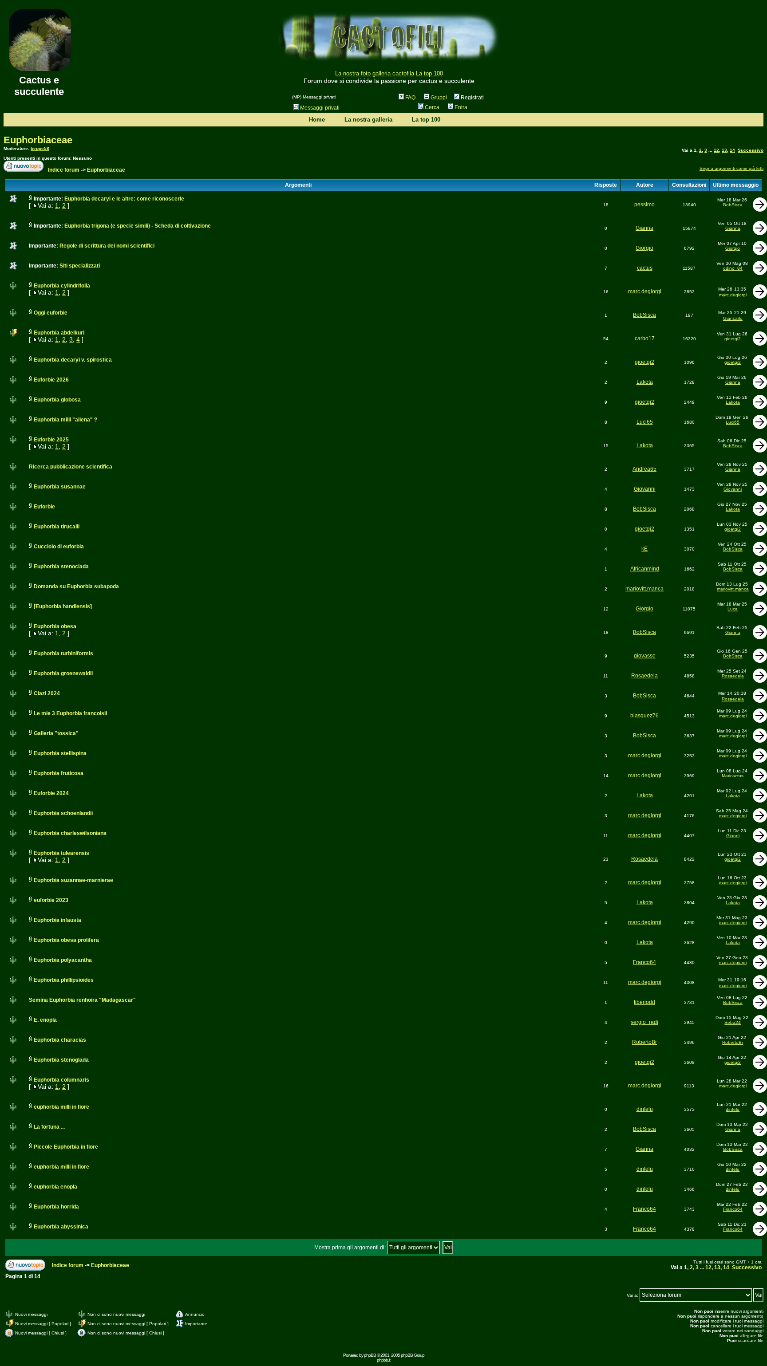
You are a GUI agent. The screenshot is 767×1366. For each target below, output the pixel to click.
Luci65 (645, 422)
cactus (644, 268)
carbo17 (645, 338)
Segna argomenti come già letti (731, 168)
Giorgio (644, 248)
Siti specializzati (79, 266)
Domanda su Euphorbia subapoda (76, 586)
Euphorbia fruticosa (58, 773)
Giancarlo (733, 318)
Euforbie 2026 (51, 380)
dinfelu (645, 1109)
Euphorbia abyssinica (61, 1227)
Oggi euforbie (50, 313)
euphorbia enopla (55, 1187)
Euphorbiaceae (38, 140)
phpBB (370, 1355)
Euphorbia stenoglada (61, 1060)
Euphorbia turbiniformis (63, 653)
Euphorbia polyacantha (63, 960)
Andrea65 (644, 469)
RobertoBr (644, 1042)
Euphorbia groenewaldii (63, 673)
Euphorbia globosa (57, 400)
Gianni (732, 835)
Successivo (750, 150)
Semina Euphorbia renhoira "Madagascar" (82, 1000)
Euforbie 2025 (51, 440)
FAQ (410, 97)
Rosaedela (644, 676)
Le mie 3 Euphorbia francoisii (70, 713)
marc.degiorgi (644, 291)
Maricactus (732, 775)
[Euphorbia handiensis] (63, 606)
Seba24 (732, 1022)
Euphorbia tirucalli (56, 527)
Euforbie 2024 (51, 793)
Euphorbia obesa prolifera (66, 940)
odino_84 (733, 268)
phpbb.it (383, 1360)
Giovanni (645, 489)
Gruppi (439, 97)
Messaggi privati (320, 108)
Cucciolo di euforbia (59, 546)
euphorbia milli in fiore (61, 1107)
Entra (461, 107)
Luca (732, 608)
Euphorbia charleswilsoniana (70, 833)
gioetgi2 (732, 338)
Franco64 (644, 962)
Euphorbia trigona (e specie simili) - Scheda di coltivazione (137, 226)
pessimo (644, 204)
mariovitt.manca (644, 589)
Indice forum (63, 170)
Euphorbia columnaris (61, 1080)
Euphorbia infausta (57, 920)
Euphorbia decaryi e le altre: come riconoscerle (124, 199)
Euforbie (44, 507)
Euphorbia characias (60, 1040)
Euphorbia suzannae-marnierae (73, 880)
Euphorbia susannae (60, 487)
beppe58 (40, 148)
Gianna (644, 228)
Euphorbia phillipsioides (64, 980)
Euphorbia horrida (56, 1207)
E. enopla (45, 1020)
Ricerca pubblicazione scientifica (70, 467)
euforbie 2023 (51, 900)
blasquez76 (644, 716)
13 (724, 150)
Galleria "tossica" (56, 733)
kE (644, 549)
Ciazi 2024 (47, 693)
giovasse (645, 656)
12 (716, 150)
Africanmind (644, 569)
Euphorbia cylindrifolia (62, 286)
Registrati (471, 97)
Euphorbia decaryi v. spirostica (73, 360)
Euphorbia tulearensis (61, 853)
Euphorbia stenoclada (61, 566)
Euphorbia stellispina (60, 753)
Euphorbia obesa (55, 626)
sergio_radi (644, 1022)
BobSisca (733, 204)
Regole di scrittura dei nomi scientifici (106, 246)
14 (732, 150)
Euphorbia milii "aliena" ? (65, 420)
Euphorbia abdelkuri (59, 333)
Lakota (645, 382)
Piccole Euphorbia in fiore (66, 1147)
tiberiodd (644, 1002)
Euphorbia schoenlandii (63, 813)
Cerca (432, 107)
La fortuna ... (49, 1127)
